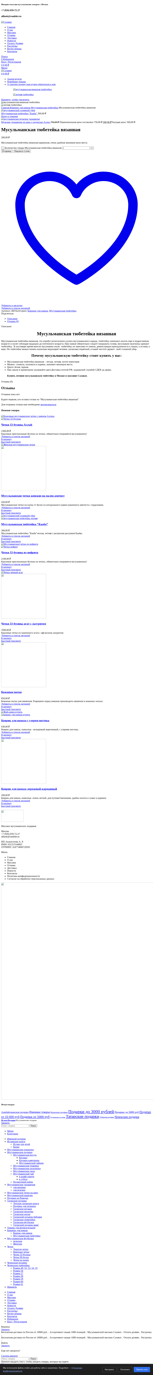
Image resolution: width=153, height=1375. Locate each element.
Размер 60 (18, 1281)
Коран (16, 1147)
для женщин (19, 1187)
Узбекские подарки (107, 1117)
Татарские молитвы (23, 1211)
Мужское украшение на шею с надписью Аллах (26, 122)
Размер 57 (18, 1273)
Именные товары (39, 1112)
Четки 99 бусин (21, 1257)
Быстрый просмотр (11, 442)
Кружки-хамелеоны (29, 1160)
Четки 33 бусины (21, 1254)
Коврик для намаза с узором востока (25, 720)
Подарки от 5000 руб (35, 1117)
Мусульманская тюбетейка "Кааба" (19, 113)
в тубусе (23, 1179)
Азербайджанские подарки (15, 1112)
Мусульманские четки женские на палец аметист (33, 495)
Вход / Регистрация (17, 1321)
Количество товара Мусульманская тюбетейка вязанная (33, 148)
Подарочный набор (23, 1182)
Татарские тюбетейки (24, 1219)
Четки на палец (21, 1260)
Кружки (23, 1157)
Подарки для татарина (24, 1206)
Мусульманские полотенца (27, 1168)
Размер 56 (18, 1271)
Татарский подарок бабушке (27, 1217)
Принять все (141, 1369)
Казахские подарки (59, 1112)
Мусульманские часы (24, 1171)
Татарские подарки (82, 1116)
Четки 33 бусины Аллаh (16, 424)
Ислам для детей (21, 1144)
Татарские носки (21, 1214)
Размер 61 (18, 1284)
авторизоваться (48, 404)
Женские (17, 1244)
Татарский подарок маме (26, 1225)
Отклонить (125, 1369)
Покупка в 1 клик (22, 151)
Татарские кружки (22, 1209)
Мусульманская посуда (24, 1155)
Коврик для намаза (22, 1233)
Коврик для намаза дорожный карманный (29, 788)
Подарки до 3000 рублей (91, 1111)
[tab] (79, 318)
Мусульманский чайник (31, 1163)
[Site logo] (6, 22)
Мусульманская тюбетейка (45, 107)
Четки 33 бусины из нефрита (19, 552)
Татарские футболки (23, 1222)
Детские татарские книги (26, 1203)
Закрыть (5, 1123)
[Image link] (12, 821)
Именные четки (21, 1252)
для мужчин (19, 1190)
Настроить (109, 1369)
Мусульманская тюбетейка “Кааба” (24, 524)
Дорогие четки (20, 1249)
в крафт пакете (26, 1176)
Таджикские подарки (57, 1117)
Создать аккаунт (9, 1356)
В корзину (6, 151)
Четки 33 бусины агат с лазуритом (23, 623)
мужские (17, 1241)
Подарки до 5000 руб (127, 1112)
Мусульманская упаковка (26, 1165)
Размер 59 (18, 1279)
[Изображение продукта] (11, 419)
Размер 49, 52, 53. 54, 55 (25, 1268)
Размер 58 (18, 1276)
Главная (5, 107)
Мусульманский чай (23, 1174)
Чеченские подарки (127, 1116)
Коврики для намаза (20, 107)
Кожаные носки (11, 692)
